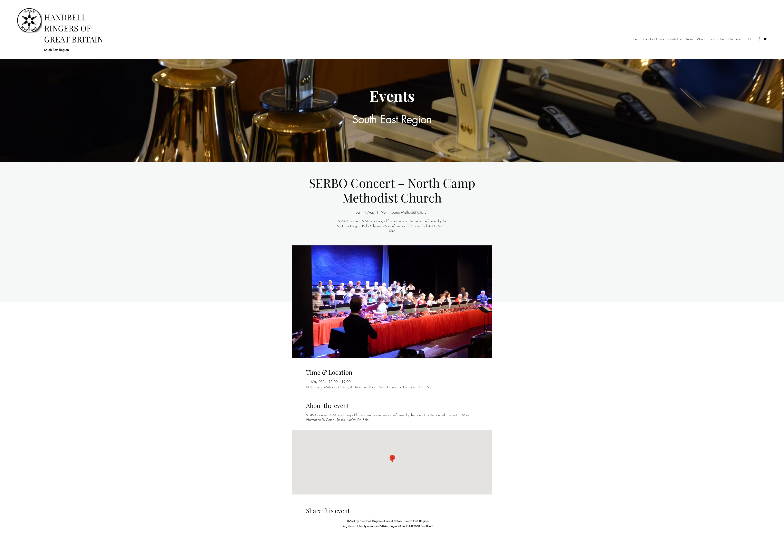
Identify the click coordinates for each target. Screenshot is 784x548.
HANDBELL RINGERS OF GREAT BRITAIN (73, 28)
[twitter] (765, 39)
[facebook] (759, 39)
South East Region (56, 50)
